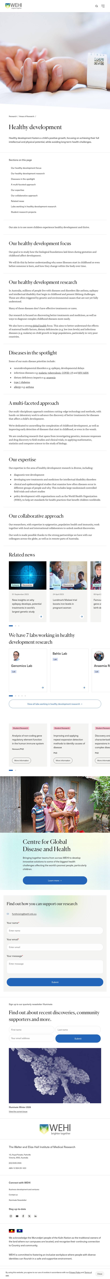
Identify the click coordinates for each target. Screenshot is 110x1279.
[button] (103, 6)
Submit (55, 982)
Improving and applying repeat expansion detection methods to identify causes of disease (69, 741)
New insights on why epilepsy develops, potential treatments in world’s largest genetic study (26, 605)
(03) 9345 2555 (15, 1163)
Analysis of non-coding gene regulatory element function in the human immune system (28, 739)
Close (99, 1273)
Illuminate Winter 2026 (20, 1107)
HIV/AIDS (83, 372)
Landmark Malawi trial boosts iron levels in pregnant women (65, 603)
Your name (13, 923)
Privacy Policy (75, 1272)
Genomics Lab (21, 665)
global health (39, 325)
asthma (30, 387)
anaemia (51, 377)
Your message (15, 956)
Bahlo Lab (60, 653)
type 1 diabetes (22, 382)
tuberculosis (54, 372)
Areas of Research (26, 116)
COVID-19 (67, 372)
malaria (43, 372)
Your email (13, 939)
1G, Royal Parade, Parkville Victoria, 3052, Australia (20, 1156)
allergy (17, 387)
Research (13, 116)
